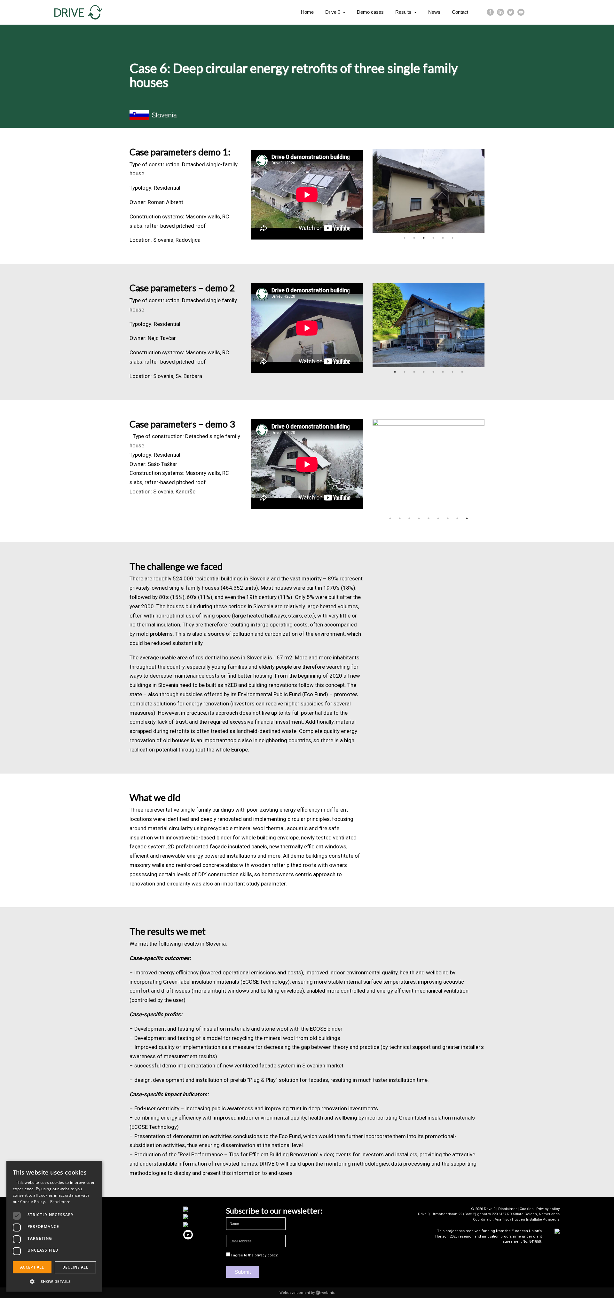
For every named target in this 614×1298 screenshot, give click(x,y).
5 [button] (443, 238)
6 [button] (452, 238)
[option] (428, 191)
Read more (60, 1201)
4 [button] (433, 238)
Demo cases (370, 12)
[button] (54, 1281)
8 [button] (462, 372)
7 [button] (452, 372)
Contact (460, 12)
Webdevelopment (294, 1293)
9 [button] (467, 518)
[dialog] (54, 1226)
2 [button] (414, 238)
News (434, 12)
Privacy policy (548, 1209)
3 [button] (424, 238)
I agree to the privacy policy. (254, 1255)
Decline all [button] (75, 1267)
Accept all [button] (32, 1267)
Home (307, 12)
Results (404, 12)
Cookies (526, 1209)
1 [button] (404, 238)
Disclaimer (507, 1209)
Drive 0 (333, 12)
